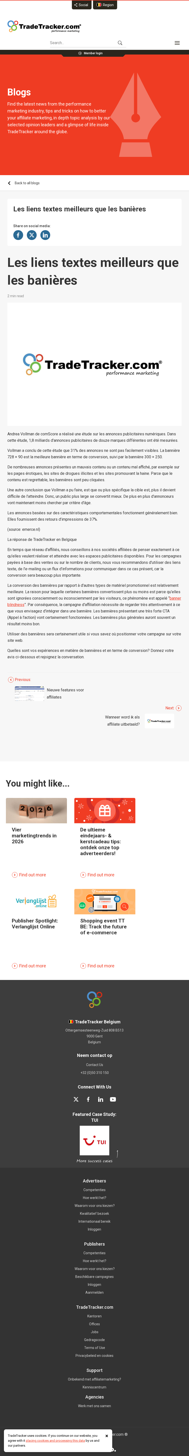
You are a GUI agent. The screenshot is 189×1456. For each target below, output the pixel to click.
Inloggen (94, 1229)
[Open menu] (177, 42)
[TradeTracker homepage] (44, 26)
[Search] (120, 42)
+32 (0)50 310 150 (94, 1073)
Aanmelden (94, 1292)
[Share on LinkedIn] (45, 235)
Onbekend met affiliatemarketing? (94, 1379)
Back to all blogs (27, 183)
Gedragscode (94, 1340)
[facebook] (88, 1099)
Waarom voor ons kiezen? (95, 1206)
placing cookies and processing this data (55, 1440)
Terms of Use (94, 1348)
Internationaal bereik (94, 1221)
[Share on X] (32, 235)
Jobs (94, 1332)
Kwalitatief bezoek (94, 1214)
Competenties (94, 1190)
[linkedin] (101, 1099)
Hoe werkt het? (94, 1198)
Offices (94, 1324)
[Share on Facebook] (18, 235)
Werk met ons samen (94, 1406)
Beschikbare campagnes (94, 1277)
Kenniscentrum (94, 1387)
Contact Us (94, 1065)
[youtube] (113, 1099)
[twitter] (76, 1099)
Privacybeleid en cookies (94, 1356)
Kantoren (94, 1316)
